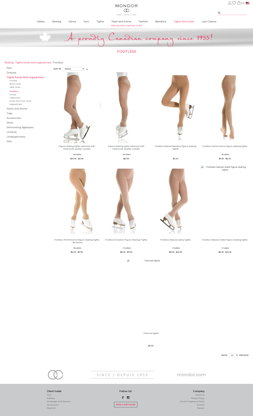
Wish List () (234, 2)
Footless (14, 91)
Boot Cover (15, 84)
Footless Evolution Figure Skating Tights (126, 240)
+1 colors (176, 248)
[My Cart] (238, 3)
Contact (201, 405)
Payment (51, 408)
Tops (10, 113)
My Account (53, 405)
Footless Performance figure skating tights (224, 146)
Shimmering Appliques (20, 127)
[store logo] (126, 10)
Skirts (10, 122)
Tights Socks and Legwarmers (33, 62)
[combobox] (232, 12)
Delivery (51, 398)
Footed (13, 80)
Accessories (14, 118)
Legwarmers (16, 104)
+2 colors (127, 248)
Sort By (57, 69)
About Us (200, 395)
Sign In (230, 2)
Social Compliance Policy (192, 401)
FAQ (49, 395)
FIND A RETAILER (125, 404)
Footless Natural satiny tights (175, 240)
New (9, 68)
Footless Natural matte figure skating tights (225, 240)
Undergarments (16, 136)
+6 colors (77, 154)
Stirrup (13, 94)
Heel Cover (15, 87)
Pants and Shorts (17, 108)
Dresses (11, 72)
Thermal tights (151, 333)
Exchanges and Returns (58, 401)
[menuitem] (41, 21)
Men (9, 141)
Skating (9, 62)
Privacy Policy (198, 398)
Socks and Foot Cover (20, 101)
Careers (201, 408)
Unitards (12, 132)
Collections (15, 98)
